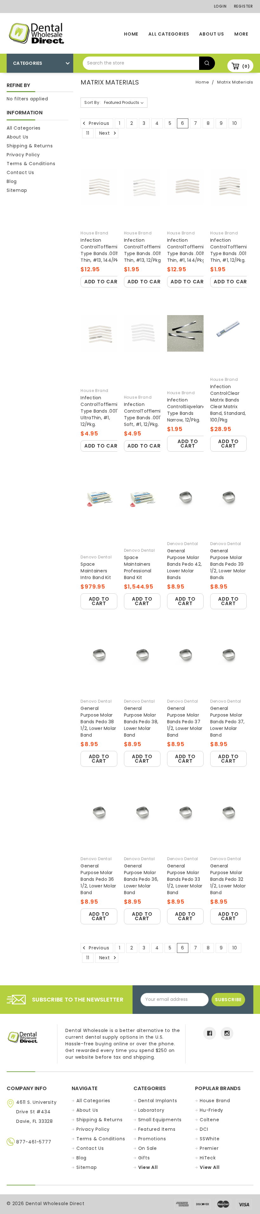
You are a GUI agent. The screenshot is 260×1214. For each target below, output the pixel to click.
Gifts (144, 1158)
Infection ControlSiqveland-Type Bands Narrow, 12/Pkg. (188, 410)
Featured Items (157, 1129)
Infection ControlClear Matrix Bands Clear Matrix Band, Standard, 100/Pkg (228, 403)
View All (148, 1167)
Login (220, 6)
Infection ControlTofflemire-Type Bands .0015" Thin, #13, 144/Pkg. (103, 250)
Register (243, 6)
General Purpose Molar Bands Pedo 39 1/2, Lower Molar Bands (228, 564)
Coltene (209, 1119)
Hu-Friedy (211, 1110)
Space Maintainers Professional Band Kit (138, 567)
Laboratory (151, 1110)
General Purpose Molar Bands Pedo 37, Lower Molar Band (227, 721)
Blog (12, 181)
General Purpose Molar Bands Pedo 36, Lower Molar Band (141, 879)
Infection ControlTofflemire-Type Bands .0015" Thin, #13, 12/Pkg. (146, 250)
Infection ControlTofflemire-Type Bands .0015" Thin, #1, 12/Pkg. (232, 250)
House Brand (215, 1100)
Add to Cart (102, 281)
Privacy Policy (23, 155)
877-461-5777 (33, 1142)
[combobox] (141, 63)
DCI (204, 1129)
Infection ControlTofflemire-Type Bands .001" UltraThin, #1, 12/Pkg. (103, 411)
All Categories (168, 34)
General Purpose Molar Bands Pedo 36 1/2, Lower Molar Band (98, 879)
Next (105, 133)
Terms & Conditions (31, 163)
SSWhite (210, 1139)
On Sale (147, 1148)
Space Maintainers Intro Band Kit (96, 571)
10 (234, 123)
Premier (209, 1148)
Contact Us (20, 172)
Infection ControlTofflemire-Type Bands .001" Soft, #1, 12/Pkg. (146, 414)
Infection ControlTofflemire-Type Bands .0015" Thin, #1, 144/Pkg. (189, 250)
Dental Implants (157, 1100)
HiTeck (208, 1158)
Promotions (152, 1139)
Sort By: (92, 102)
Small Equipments (160, 1119)
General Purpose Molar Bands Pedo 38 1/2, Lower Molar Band (98, 721)
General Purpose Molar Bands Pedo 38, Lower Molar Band (141, 721)
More (241, 34)
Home (131, 34)
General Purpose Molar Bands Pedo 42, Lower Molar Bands (184, 564)
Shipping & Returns (30, 146)
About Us (211, 34)
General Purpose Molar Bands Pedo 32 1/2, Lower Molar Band (228, 879)
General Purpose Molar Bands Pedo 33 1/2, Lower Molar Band (185, 879)
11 (87, 133)
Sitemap (17, 190)
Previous (98, 123)
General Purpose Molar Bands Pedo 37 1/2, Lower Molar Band (185, 721)
